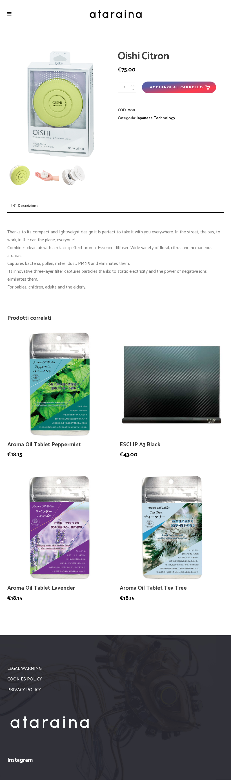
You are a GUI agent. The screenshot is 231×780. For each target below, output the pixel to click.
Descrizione (28, 206)
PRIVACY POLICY (24, 690)
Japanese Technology (156, 118)
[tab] (115, 206)
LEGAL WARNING (24, 668)
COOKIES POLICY (24, 679)
